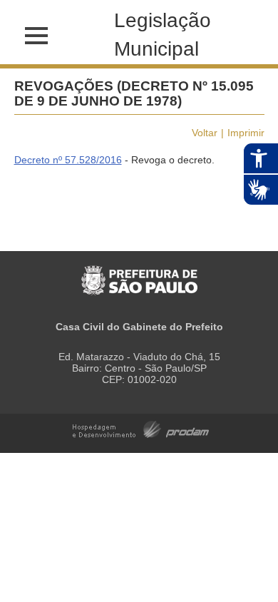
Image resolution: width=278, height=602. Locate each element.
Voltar (204, 132)
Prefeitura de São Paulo (139, 272)
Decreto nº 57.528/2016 (68, 159)
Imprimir (245, 132)
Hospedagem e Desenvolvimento (141, 428)
